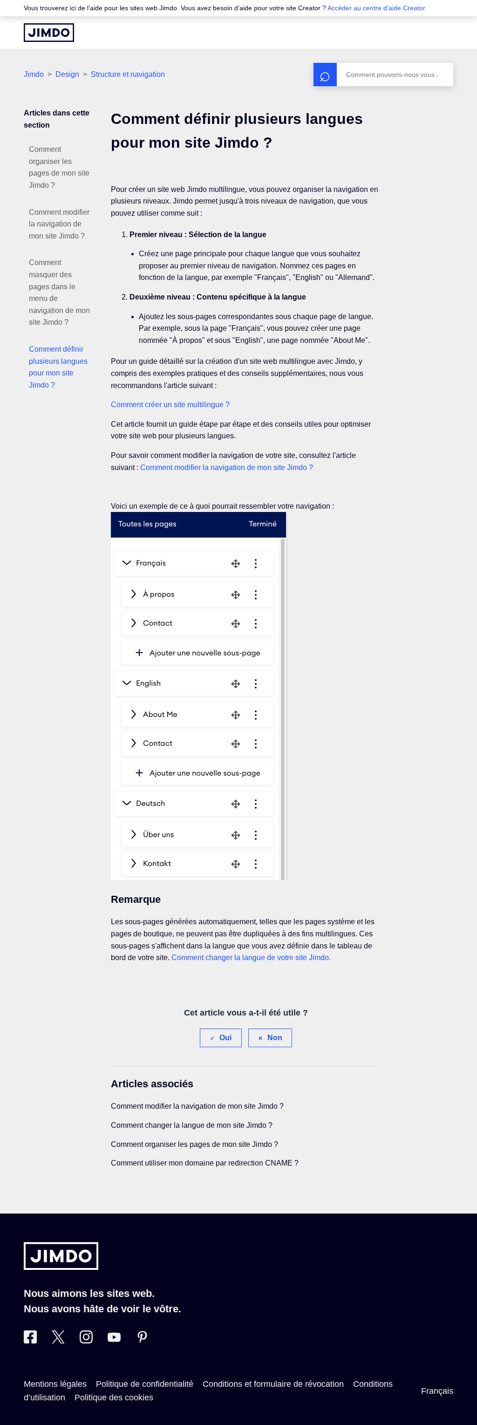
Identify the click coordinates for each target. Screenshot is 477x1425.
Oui (225, 1038)
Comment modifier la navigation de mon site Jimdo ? (59, 224)
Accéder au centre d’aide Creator (376, 8)
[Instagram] (86, 1340)
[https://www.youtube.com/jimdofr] (114, 1340)
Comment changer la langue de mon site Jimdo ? (192, 1125)
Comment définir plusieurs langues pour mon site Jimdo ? (58, 367)
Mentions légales (55, 1384)
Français (437, 1391)
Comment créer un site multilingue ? (170, 405)
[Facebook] (30, 1340)
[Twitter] (58, 1340)
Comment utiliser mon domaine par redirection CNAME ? (205, 1163)
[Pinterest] (142, 1340)
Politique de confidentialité (144, 1384)
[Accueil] (49, 32)
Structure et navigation (128, 74)
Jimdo (34, 74)
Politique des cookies (114, 1397)
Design (68, 74)
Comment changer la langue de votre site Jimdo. (251, 957)
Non (274, 1038)
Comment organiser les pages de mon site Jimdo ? (59, 167)
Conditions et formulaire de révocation (273, 1384)
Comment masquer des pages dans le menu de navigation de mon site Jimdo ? (59, 292)
